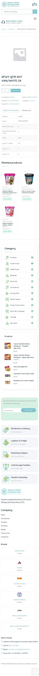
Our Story (4, 526)
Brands (3, 529)
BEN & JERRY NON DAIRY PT (19, 626)
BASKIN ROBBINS (7, 189)
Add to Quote (16, 90)
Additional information (11, 110)
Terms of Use (5, 533)
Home (3, 29)
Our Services (5, 518)
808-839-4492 (14, 21)
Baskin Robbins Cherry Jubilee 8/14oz (8, 224)
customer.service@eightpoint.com (19, 649)
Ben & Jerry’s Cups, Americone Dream (28, 191)
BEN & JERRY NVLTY (27, 189)
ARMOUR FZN (19, 551)
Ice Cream (11, 29)
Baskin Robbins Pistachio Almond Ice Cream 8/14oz (9, 192)
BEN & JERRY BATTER (19, 616)
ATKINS (19, 568)
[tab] (11, 110)
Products (4, 522)
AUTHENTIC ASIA (19, 584)
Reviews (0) (26, 110)
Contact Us (4, 537)
